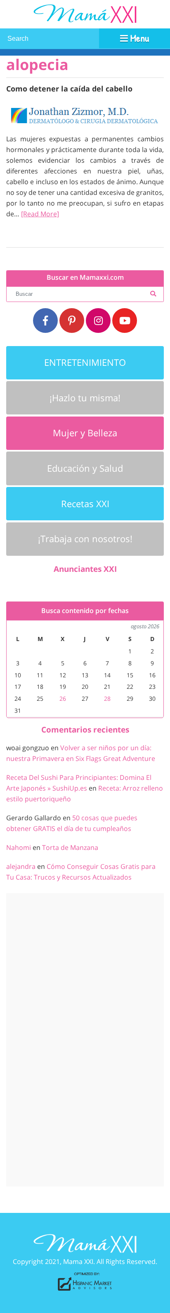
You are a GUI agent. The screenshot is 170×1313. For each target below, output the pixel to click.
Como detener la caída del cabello (69, 88)
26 (62, 698)
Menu (138, 37)
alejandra (20, 866)
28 (107, 698)
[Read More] (40, 213)
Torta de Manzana (70, 847)
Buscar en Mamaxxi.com (85, 277)
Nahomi (18, 847)
